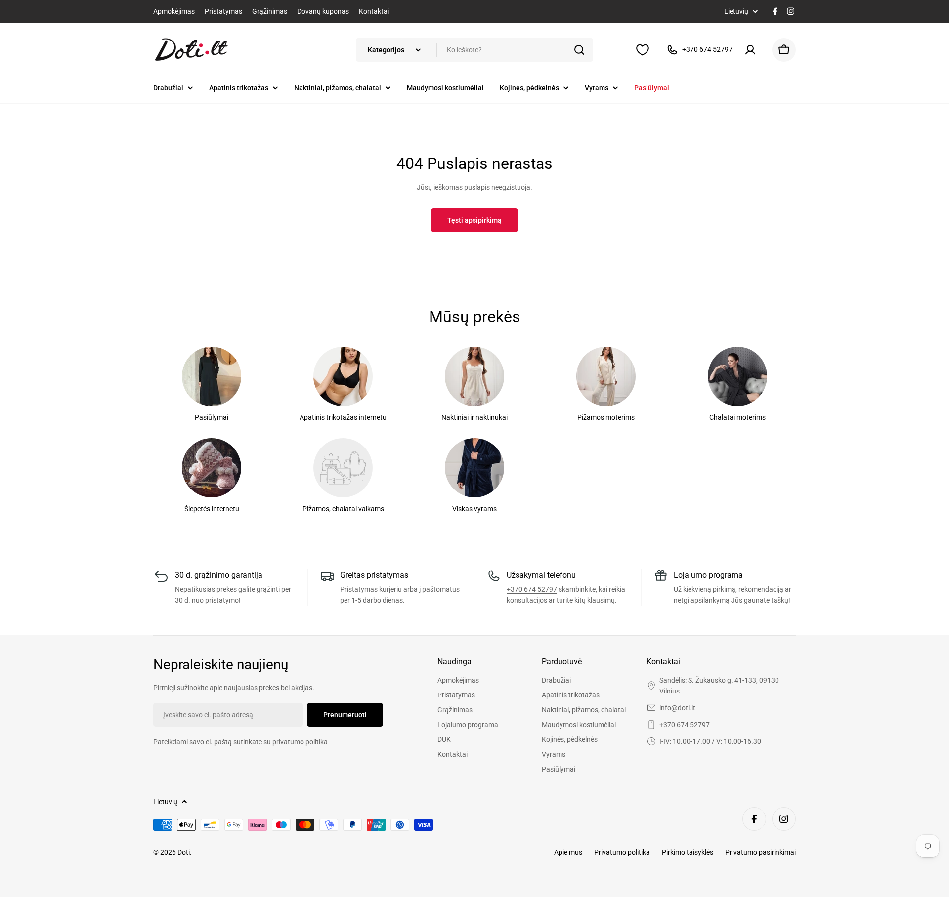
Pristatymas (223, 11)
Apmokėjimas (174, 11)
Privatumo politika (622, 852)
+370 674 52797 (532, 589)
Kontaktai (374, 11)
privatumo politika (300, 742)
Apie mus (568, 852)
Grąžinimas (269, 11)
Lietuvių (736, 11)
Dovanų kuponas (323, 11)
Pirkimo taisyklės (687, 852)
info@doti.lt (677, 708)
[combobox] (474, 50)
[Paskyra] (752, 50)
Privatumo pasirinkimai (760, 852)
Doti (183, 852)
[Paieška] (579, 50)
